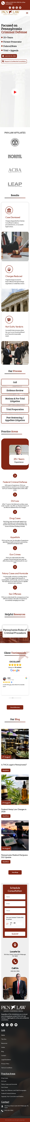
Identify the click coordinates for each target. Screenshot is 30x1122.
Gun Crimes (15, 554)
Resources (4, 1043)
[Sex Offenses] (15, 588)
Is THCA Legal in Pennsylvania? (14, 765)
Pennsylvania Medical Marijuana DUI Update (14, 856)
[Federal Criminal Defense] (15, 476)
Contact (3, 1055)
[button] (27, 13)
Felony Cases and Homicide (15, 573)
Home (3, 1035)
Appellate (15, 537)
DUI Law (15, 501)
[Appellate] (15, 531)
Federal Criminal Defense (15, 482)
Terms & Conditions (6, 1068)
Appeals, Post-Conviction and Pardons (12, 1096)
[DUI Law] (15, 495)
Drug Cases (15, 518)
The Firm (3, 1039)
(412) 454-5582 (15, 2)
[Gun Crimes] (15, 548)
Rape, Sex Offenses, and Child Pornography (13, 1090)
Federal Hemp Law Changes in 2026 (13, 810)
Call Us (15, 968)
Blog (2, 1051)
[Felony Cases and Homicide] (15, 567)
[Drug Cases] (15, 512)
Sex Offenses (15, 594)
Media (3, 1047)
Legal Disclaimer (6, 1059)
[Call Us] (15, 961)
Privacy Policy (5, 1063)
